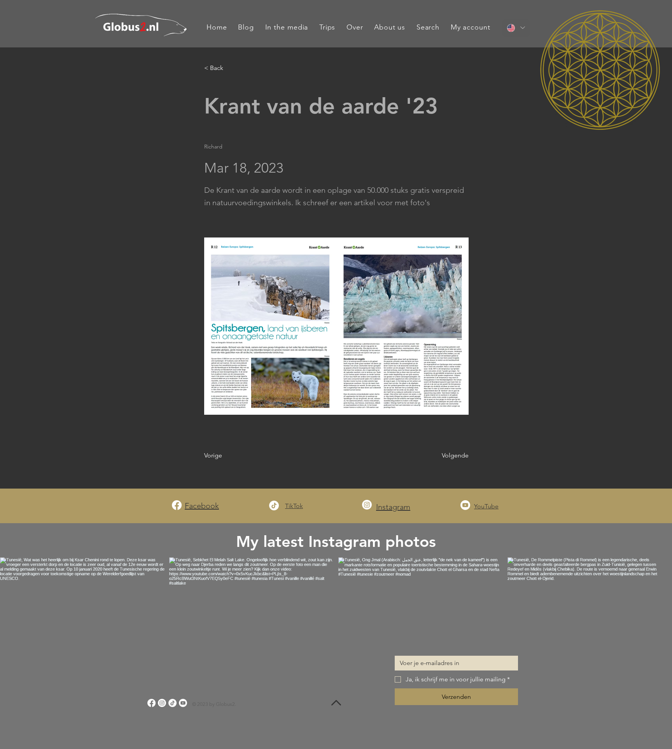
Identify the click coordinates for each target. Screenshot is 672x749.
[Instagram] (367, 505)
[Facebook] (177, 505)
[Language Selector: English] (516, 28)
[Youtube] (465, 505)
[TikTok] (274, 505)
